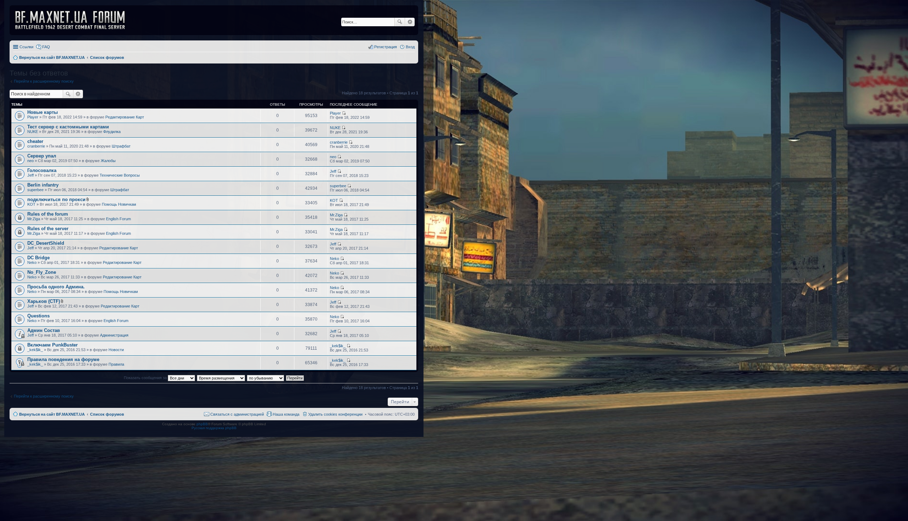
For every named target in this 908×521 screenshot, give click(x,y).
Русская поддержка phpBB (214, 428)
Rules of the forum (47, 214)
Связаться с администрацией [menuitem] (237, 414)
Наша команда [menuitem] (286, 414)
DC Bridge (38, 257)
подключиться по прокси (56, 199)
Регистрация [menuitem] (385, 47)
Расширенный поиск (410, 22)
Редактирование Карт (124, 117)
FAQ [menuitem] (46, 47)
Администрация (114, 335)
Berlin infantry (43, 185)
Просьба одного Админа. (56, 286)
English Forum (118, 219)
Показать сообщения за (146, 378)
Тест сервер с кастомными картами (68, 126)
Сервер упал (41, 156)
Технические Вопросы (120, 175)
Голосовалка (41, 170)
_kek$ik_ (35, 350)
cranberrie (36, 146)
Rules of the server (47, 228)
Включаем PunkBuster (52, 345)
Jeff (30, 175)
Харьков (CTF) (43, 301)
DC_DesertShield (45, 243)
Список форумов (107, 414)
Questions (38, 315)
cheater (35, 141)
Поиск (399, 22)
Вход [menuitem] (410, 47)
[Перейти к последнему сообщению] (344, 113)
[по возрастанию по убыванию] (266, 378)
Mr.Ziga (33, 219)
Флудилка (112, 131)
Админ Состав (43, 330)
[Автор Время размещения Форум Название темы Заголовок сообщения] (221, 378)
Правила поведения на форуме (63, 359)
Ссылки (26, 47)
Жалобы (108, 161)
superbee (35, 190)
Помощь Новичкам (119, 204)
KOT (31, 204)
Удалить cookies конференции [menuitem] (335, 414)
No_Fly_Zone (41, 272)
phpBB (202, 424)
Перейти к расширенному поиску (44, 81)
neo (30, 161)
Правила (116, 364)
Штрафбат (121, 146)
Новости (116, 350)
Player (32, 117)
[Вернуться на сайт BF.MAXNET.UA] (74, 20)
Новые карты (42, 112)
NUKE (32, 131)
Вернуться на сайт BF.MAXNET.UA (52, 414)
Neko (32, 262)
